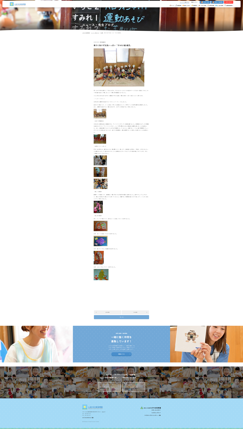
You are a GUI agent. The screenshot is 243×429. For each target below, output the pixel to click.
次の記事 (135, 312)
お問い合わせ (228, 2)
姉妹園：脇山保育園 (156, 410)
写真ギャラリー (194, 2)
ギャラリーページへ (109, 387)
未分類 (103, 42)
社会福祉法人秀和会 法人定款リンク (152, 415)
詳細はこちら (121, 354)
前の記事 (107, 312)
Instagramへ (133, 387)
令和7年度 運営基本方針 (87, 417)
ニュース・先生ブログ (184, 2)
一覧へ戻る (121, 317)
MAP (103, 411)
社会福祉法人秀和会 (156, 412)
